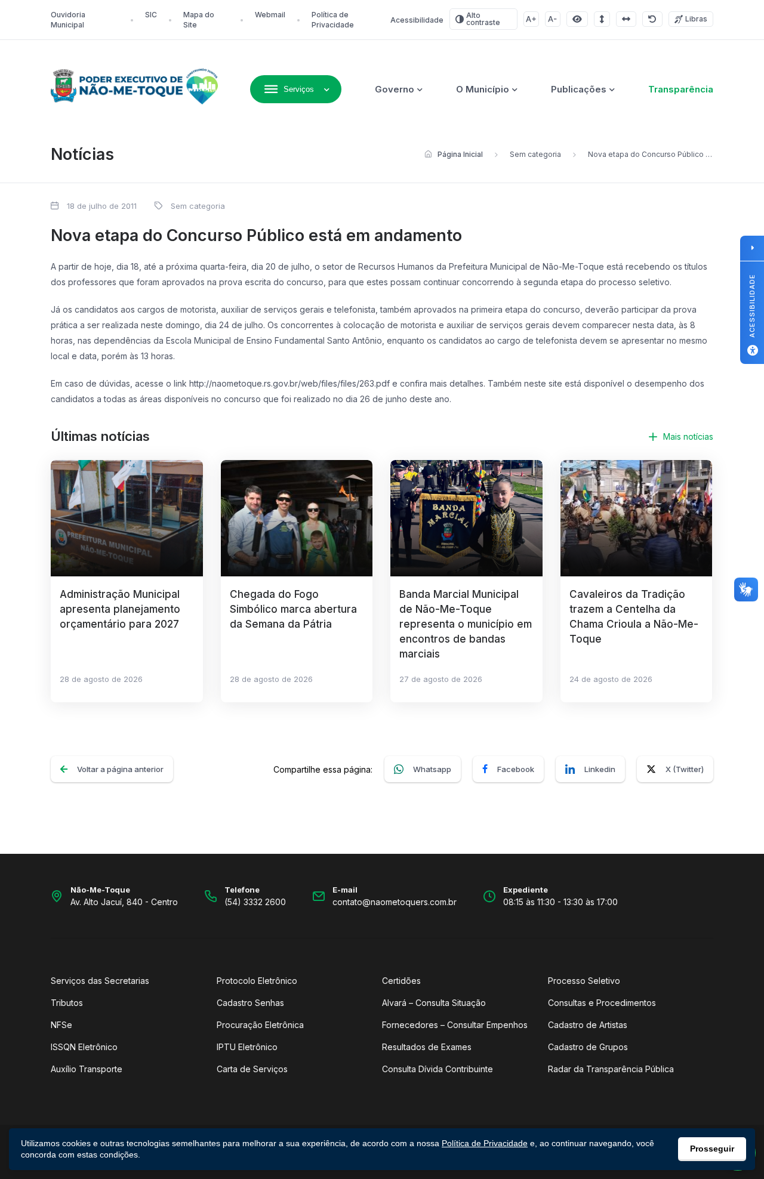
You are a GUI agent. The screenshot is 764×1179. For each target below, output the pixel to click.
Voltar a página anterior (120, 769)
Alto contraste (483, 19)
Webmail (270, 14)
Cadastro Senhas (250, 1003)
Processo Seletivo (584, 981)
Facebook (515, 769)
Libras (696, 18)
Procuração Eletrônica (260, 1025)
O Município (482, 89)
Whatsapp (432, 769)
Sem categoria (535, 154)
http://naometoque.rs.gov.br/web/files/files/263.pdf (289, 383)
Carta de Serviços (252, 1069)
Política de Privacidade (485, 1143)
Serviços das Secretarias (100, 981)
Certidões (401, 981)
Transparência (680, 89)
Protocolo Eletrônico (257, 981)
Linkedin (599, 769)
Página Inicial (460, 154)
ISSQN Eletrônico (84, 1047)
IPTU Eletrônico (247, 1047)
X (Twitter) (685, 769)
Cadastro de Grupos (588, 1047)
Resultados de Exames (427, 1047)
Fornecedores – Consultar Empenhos (455, 1025)
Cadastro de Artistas (587, 1025)
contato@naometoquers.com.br (394, 902)
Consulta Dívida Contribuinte (437, 1069)
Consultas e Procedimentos (602, 1003)
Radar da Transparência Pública (611, 1069)
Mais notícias (688, 436)
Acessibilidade (416, 20)
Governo (394, 89)
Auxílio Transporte (86, 1069)
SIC (151, 14)
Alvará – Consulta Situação (434, 1003)
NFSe (61, 1025)
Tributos (67, 1003)
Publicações (578, 89)
